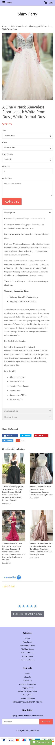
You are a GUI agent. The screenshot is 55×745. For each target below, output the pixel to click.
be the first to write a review (27, 614)
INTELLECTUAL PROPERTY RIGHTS (27, 702)
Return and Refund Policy (27, 691)
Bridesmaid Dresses (27, 653)
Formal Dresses (27, 656)
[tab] (27, 212)
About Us (27, 677)
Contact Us (28, 680)
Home (4, 26)
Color (4, 142)
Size (4, 130)
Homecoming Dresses (27, 645)
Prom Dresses (27, 642)
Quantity (6, 166)
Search (27, 673)
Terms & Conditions (27, 698)
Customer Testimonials (27, 684)
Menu (9, 2)
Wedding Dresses (27, 649)
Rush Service (7, 154)
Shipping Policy (27, 688)
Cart (50, 2)
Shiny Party (27, 14)
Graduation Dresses (27, 660)
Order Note (7, 178)
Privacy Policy (28, 695)
